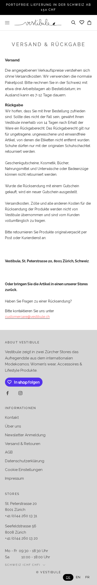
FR (87, 577)
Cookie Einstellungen (24, 469)
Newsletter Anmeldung (25, 435)
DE (68, 577)
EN (78, 577)
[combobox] (68, 577)
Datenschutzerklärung (24, 461)
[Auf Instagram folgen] (20, 393)
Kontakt (12, 417)
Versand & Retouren (22, 443)
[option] (78, 577)
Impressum (14, 478)
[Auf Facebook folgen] (7, 393)
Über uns (13, 426)
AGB (9, 452)
